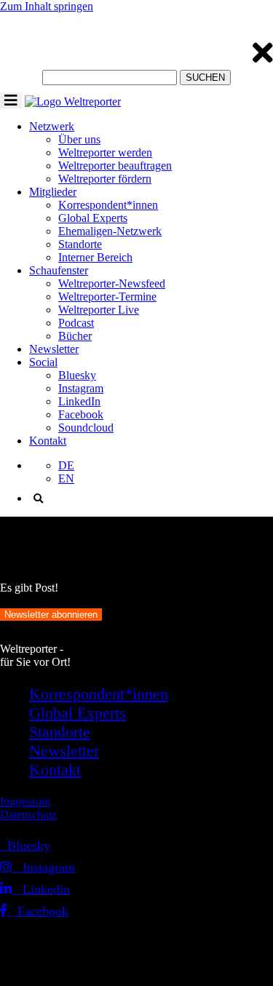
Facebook (80, 414)
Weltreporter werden (105, 152)
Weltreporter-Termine (107, 296)
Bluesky (77, 375)
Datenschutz (28, 814)
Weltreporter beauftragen (115, 165)
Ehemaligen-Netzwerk (110, 231)
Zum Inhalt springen (46, 6)
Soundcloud (86, 427)
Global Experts (92, 218)
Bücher (75, 336)
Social (43, 362)
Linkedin (41, 889)
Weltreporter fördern (104, 178)
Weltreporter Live (98, 309)
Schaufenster (58, 270)
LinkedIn (79, 401)
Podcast (76, 323)
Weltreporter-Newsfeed (111, 283)
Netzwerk (51, 126)
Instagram (80, 388)
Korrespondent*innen (108, 205)
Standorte (80, 244)
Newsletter (54, 349)
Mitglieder (52, 192)
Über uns (79, 139)
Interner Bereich (95, 257)
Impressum (25, 801)
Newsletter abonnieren (51, 614)
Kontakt (47, 440)
